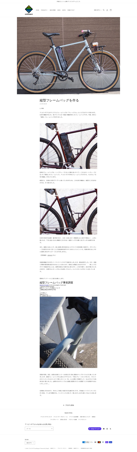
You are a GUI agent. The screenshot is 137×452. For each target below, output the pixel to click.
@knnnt (50, 255)
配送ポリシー (76, 448)
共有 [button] (42, 108)
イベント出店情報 (73, 416)
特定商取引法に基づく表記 (86, 448)
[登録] (51, 428)
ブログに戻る (69, 405)
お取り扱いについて (85, 416)
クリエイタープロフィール (60, 416)
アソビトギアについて (46, 416)
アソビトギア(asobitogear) (34, 448)
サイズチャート (55, 419)
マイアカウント (82, 419)
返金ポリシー (53, 448)
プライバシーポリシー (62, 448)
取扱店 (93, 416)
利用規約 (70, 448)
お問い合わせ (63, 419)
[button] (44, 10)
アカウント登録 (73, 419)
